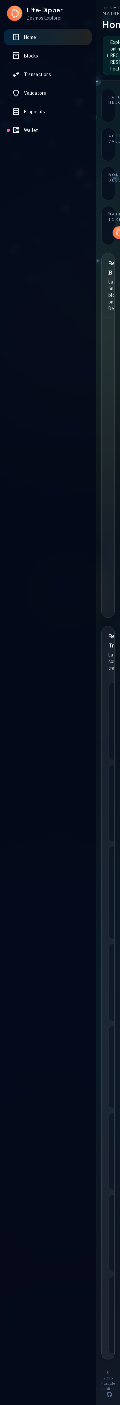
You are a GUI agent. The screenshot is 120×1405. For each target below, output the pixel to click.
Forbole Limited (108, 1386)
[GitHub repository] (109, 1394)
